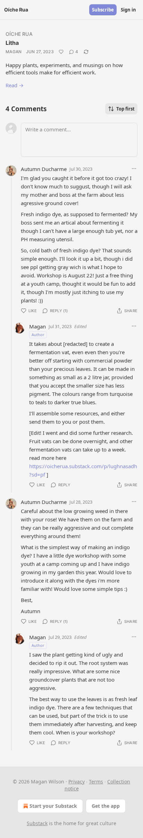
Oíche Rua (19, 34)
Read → (15, 85)
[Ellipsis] (134, 168)
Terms (96, 781)
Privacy (76, 781)
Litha (12, 42)
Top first (125, 109)
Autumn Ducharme (44, 168)
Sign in (128, 10)
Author (38, 334)
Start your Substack (53, 806)
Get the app (106, 806)
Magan (14, 51)
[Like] (61, 52)
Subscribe (103, 10)
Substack (37, 823)
